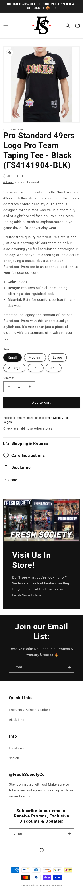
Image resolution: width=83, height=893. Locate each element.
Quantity (8, 377)
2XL (36, 368)
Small (12, 357)
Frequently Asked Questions (30, 709)
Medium (35, 357)
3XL (53, 368)
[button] (5, 25)
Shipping (8, 182)
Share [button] (12, 480)
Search (14, 758)
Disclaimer (16, 719)
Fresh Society (35, 885)
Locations (16, 748)
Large (57, 357)
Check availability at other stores (27, 428)
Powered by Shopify (52, 885)
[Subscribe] (69, 667)
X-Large (14, 368)
